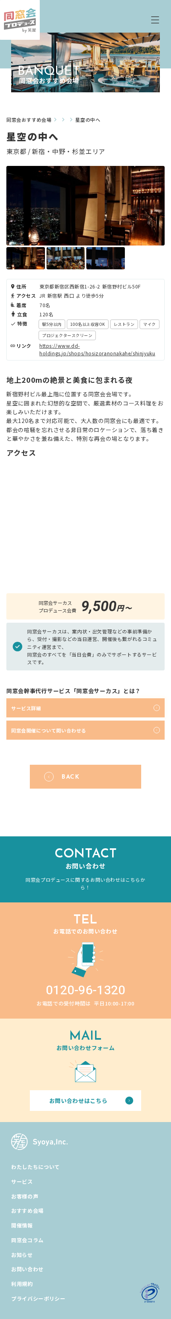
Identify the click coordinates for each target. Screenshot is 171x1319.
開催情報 (22, 1225)
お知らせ (22, 1255)
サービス (22, 1181)
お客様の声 (24, 1196)
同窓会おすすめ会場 (28, 119)
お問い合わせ (27, 1269)
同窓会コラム (27, 1240)
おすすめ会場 (27, 1210)
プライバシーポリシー (38, 1298)
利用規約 (22, 1284)
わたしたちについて (35, 1167)
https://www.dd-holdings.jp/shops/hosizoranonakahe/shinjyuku (97, 349)
